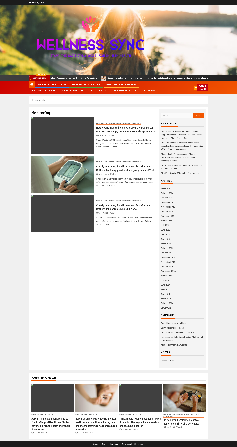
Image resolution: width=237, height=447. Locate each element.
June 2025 (165, 230)
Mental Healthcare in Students (121, 85)
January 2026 (167, 198)
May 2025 (165, 234)
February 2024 (167, 303)
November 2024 (168, 262)
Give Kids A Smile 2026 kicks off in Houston (180, 173)
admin (113, 135)
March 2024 (166, 299)
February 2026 (167, 193)
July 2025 (165, 225)
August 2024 (166, 276)
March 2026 (166, 188)
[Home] (31, 84)
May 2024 (165, 289)
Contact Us (147, 91)
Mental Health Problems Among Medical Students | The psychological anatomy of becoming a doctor (178, 157)
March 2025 (166, 244)
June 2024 (165, 285)
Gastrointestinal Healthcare (52, 85)
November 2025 (168, 207)
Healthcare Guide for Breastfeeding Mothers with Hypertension (62, 91)
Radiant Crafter (167, 360)
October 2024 (167, 266)
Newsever (126, 444)
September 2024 (168, 271)
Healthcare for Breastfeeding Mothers (117, 91)
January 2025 (167, 253)
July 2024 (165, 280)
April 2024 (165, 294)
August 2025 (166, 221)
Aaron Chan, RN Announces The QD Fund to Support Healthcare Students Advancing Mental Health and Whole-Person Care (181, 134)
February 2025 (167, 248)
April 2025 (165, 239)
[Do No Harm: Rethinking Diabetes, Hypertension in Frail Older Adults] (184, 398)
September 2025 (168, 216)
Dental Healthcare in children (86, 85)
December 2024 (168, 257)
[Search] (193, 87)
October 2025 (167, 211)
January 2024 (167, 308)
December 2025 (168, 202)
